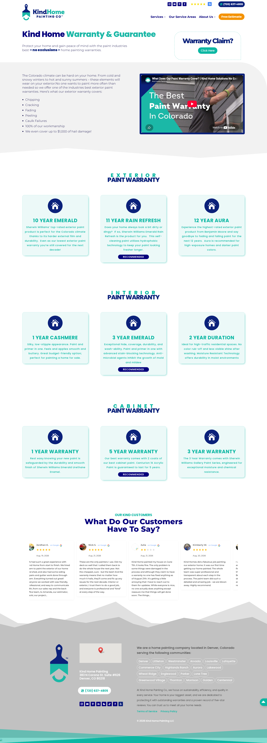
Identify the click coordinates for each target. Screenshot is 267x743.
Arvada (195, 661)
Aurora (197, 667)
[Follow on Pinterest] (179, 4)
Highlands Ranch (176, 667)
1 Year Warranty (55, 451)
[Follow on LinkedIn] (98, 704)
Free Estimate (231, 17)
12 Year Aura (211, 220)
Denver (143, 661)
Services (157, 17)
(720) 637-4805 (233, 4)
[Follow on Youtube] (174, 4)
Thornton (176, 680)
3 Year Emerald (133, 337)
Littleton (158, 661)
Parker (185, 674)
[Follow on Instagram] (169, 4)
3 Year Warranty (211, 451)
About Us (206, 17)
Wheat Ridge (147, 674)
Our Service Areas (182, 17)
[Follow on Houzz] (104, 704)
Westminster (177, 661)
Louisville (211, 661)
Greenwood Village (152, 680)
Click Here (208, 51)
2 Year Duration (211, 337)
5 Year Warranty (133, 451)
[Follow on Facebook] (184, 4)
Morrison (192, 680)
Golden (208, 680)
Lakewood (214, 667)
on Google (36, 545)
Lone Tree (200, 674)
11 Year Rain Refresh (133, 220)
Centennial (224, 680)
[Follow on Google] (210, 4)
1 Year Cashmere (55, 337)
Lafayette (228, 661)
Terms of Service (147, 711)
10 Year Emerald (55, 220)
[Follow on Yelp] (120, 704)
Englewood (168, 674)
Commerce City (150, 667)
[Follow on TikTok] (109, 704)
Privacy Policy (169, 711)
